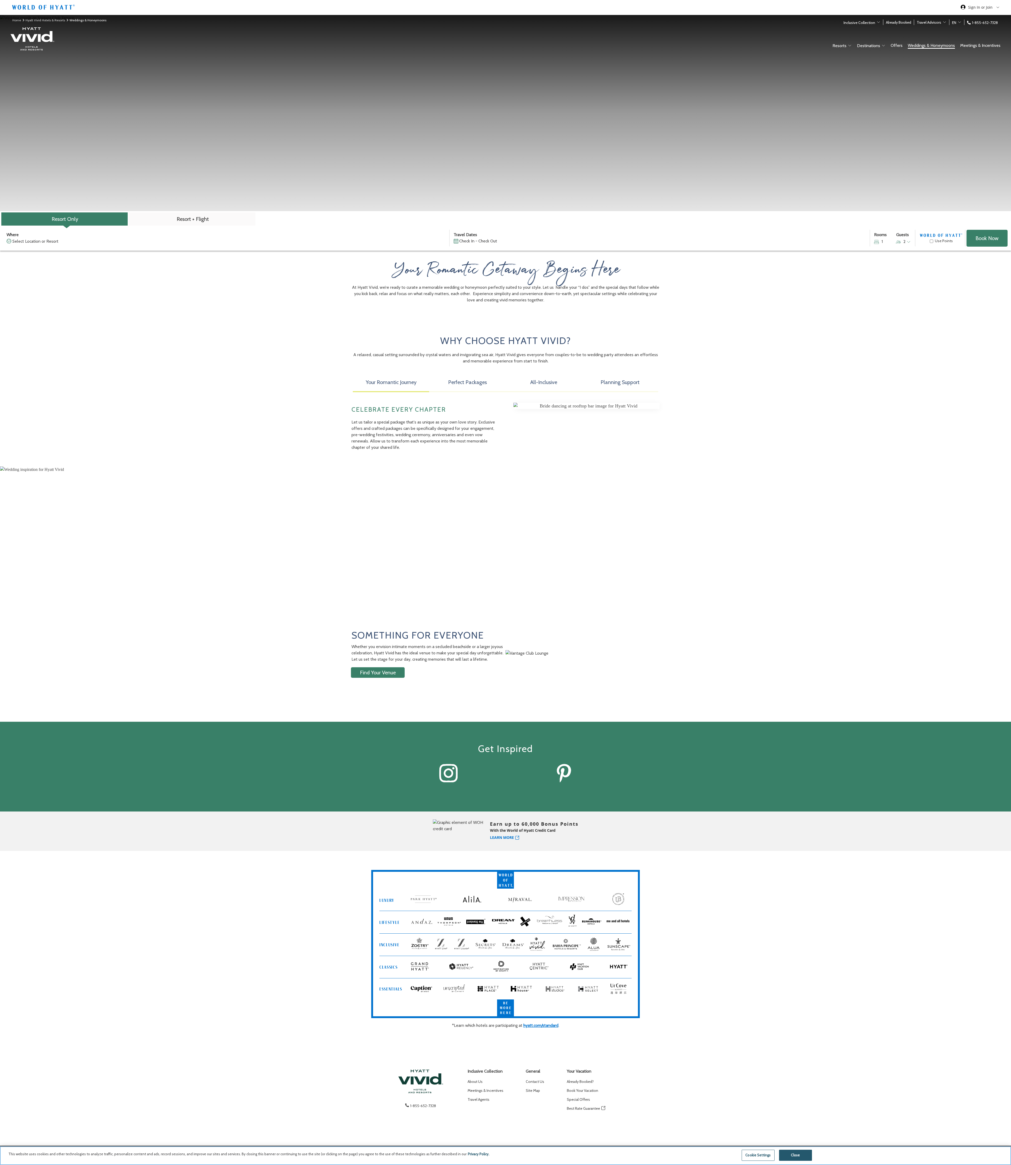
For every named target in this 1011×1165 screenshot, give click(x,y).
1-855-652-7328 (985, 22)
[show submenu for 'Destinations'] (883, 45)
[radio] (64, 219)
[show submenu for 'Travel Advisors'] (944, 22)
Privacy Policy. (478, 1154)
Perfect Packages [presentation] (467, 382)
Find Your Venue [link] (378, 672)
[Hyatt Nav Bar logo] (44, 8)
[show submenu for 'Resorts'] (850, 45)
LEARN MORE (502, 837)
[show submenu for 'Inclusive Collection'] (878, 22)
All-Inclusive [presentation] (543, 382)
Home (17, 20)
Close (795, 1155)
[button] (87, 532)
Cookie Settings (758, 1155)
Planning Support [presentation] (620, 382)
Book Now (987, 238)
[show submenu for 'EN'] (960, 22)
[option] (505, 525)
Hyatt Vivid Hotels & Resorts (46, 20)
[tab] (391, 384)
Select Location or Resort (35, 241)
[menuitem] (485, 1081)
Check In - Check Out (478, 240)
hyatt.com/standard (540, 1025)
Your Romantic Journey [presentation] (391, 382)
